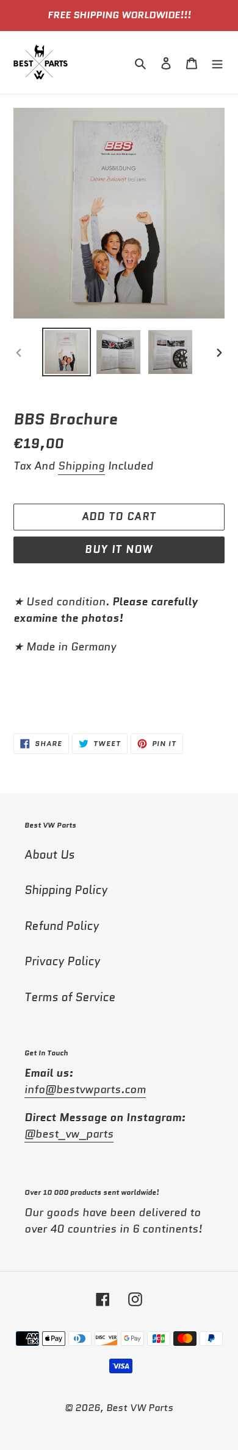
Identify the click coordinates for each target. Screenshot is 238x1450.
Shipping (81, 466)
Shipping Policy (65, 890)
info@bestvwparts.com (85, 1089)
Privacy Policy (62, 961)
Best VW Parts (139, 1408)
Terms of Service (69, 997)
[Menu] (217, 62)
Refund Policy (61, 926)
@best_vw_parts (69, 1134)
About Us (49, 854)
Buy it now (119, 549)
